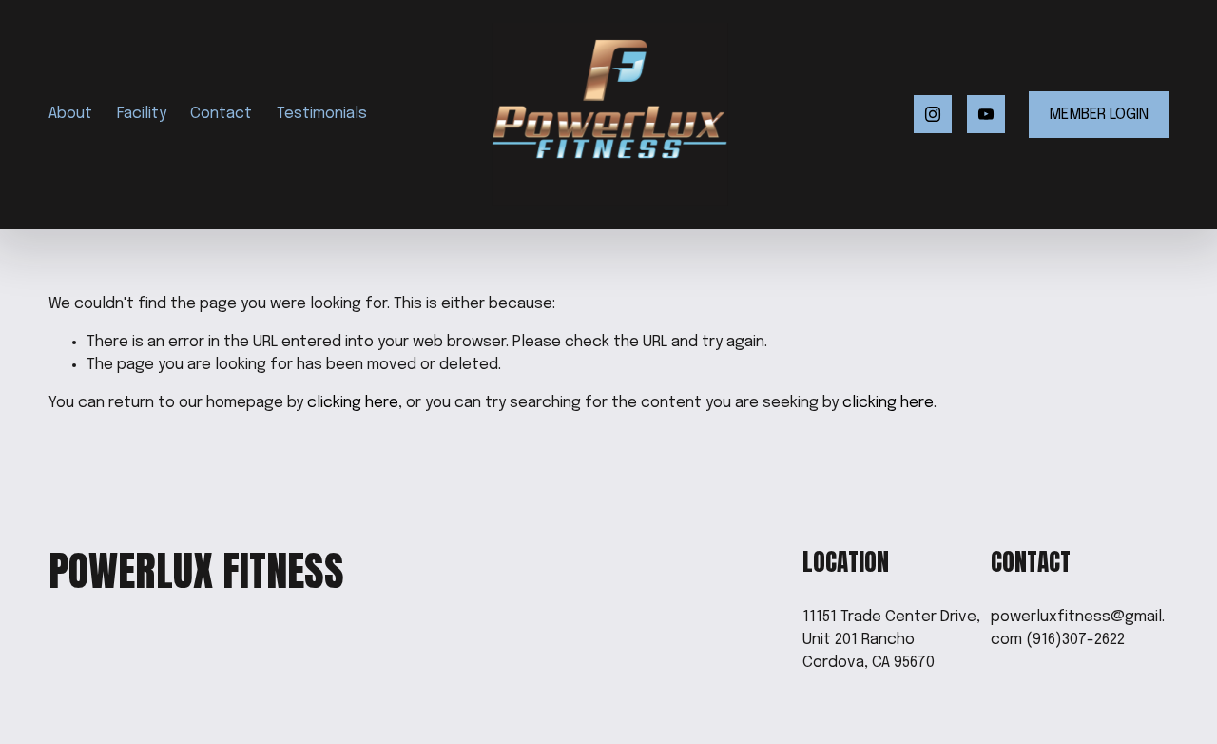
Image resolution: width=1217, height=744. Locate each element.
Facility (141, 114)
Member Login (1099, 115)
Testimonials (322, 114)
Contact (221, 114)
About (70, 114)
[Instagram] (933, 114)
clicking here (352, 403)
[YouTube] (986, 114)
